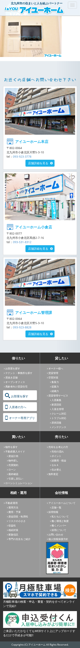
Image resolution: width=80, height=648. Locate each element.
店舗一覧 (56, 507)
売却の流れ (57, 451)
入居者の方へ (17, 407)
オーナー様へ (55, 368)
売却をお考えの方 (58, 447)
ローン (12, 469)
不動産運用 (11, 503)
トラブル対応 (58, 418)
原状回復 (56, 422)
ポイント (56, 456)
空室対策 (53, 377)
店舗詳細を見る (38, 163)
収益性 (12, 525)
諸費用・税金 (58, 460)
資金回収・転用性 (18, 516)
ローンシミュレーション (18, 483)
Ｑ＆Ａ (55, 465)
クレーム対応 (58, 413)
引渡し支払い (15, 478)
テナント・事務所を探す (18, 373)
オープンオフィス (15, 382)
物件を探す (11, 447)
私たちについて (60, 516)
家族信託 (13, 534)
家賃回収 (56, 404)
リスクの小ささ (17, 521)
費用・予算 (14, 512)
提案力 (55, 386)
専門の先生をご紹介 (19, 539)
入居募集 (56, 400)
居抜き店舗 (11, 377)
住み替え (56, 469)
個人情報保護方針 (58, 539)
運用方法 (13, 507)
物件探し (13, 460)
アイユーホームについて (61, 503)
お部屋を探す (12, 368)
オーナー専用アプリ (22, 418)
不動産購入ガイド (15, 451)
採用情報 (53, 512)
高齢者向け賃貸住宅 (16, 386)
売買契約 (13, 465)
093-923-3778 (22, 156)
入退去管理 (57, 409)
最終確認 (13, 474)
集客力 (55, 382)
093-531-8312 (22, 242)
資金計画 (13, 456)
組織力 (55, 391)
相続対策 (13, 530)
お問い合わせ (55, 534)
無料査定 (53, 474)
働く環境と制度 (60, 521)
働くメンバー (58, 525)
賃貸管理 (53, 373)
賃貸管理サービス (58, 395)
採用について (58, 530)
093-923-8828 (22, 327)
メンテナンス (58, 427)
